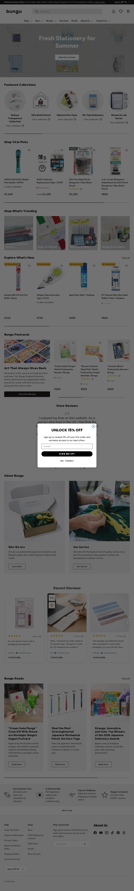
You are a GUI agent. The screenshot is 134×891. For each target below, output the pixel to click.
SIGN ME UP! (67, 453)
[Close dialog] (93, 426)
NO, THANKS (67, 461)
